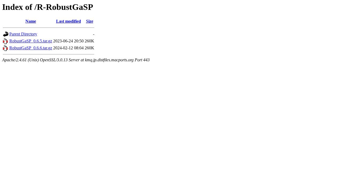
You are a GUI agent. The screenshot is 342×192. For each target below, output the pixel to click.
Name (30, 21)
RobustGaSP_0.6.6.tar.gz (30, 48)
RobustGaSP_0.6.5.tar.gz (30, 41)
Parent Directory (23, 34)
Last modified (68, 21)
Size (89, 21)
